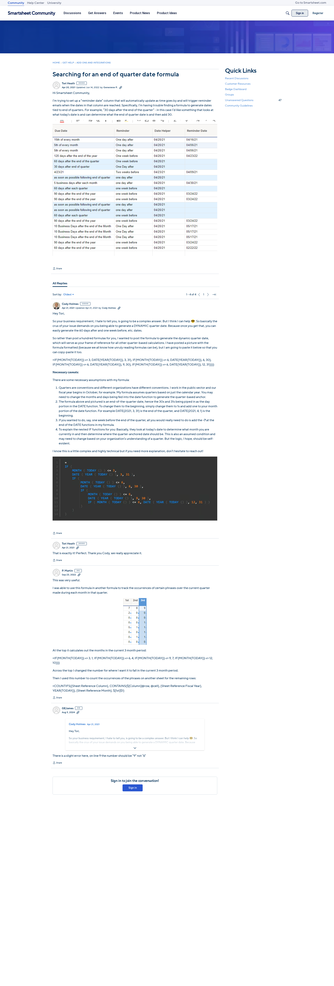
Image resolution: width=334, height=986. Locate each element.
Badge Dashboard (235, 89)
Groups (229, 95)
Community (16, 3)
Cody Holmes (70, 304)
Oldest (67, 295)
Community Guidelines (239, 105)
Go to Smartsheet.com (310, 3)
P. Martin (67, 571)
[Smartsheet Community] (31, 13)
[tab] (60, 283)
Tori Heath (68, 83)
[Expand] (134, 748)
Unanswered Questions (253, 100)
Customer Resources (237, 84)
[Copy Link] (120, 87)
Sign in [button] (133, 788)
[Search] (287, 13)
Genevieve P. (110, 87)
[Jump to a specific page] (214, 294)
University (54, 3)
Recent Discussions (236, 78)
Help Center (35, 3)
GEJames (67, 708)
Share (57, 269)
